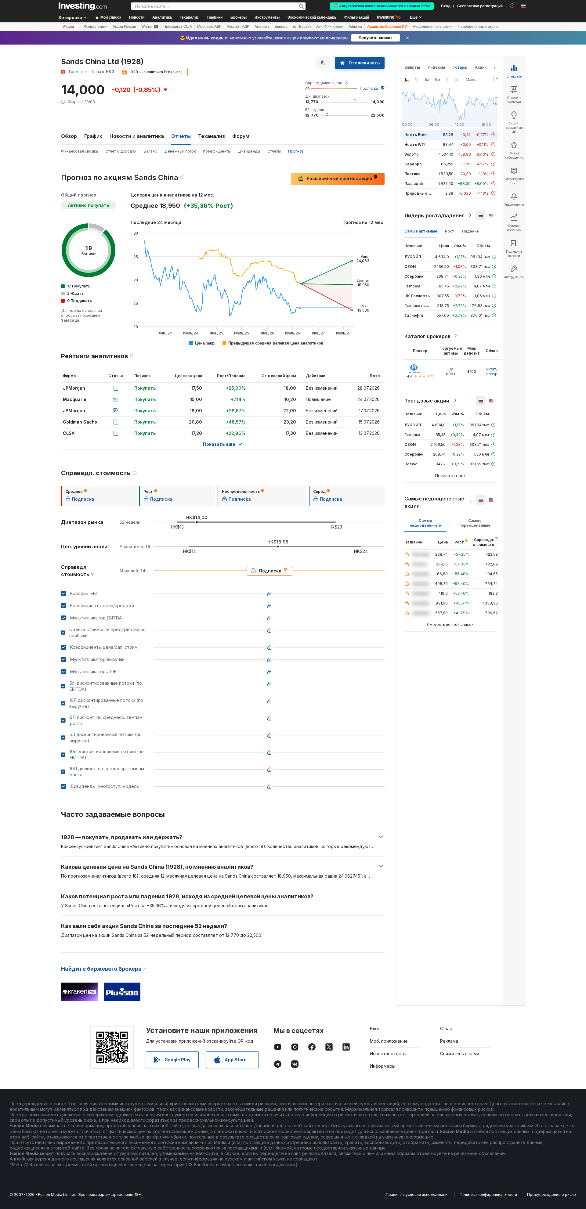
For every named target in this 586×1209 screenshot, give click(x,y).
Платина (412, 173)
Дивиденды (249, 151)
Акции (68, 26)
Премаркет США (177, 26)
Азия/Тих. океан (329, 26)
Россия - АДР (238, 26)
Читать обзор (492, 371)
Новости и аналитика (137, 136)
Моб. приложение (389, 1041)
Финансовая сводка (79, 151)
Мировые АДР (209, 26)
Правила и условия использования (418, 1194)
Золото (411, 154)
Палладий (413, 183)
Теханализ (211, 136)
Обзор (69, 136)
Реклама (449, 1041)
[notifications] (512, 6)
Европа (281, 26)
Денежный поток (180, 151)
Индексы (436, 67)
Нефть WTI (414, 144)
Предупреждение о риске (551, 1194)
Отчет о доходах (120, 151)
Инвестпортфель (388, 1053)
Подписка (369, 88)
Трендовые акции (426, 400)
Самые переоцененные (474, 522)
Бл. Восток (302, 26)
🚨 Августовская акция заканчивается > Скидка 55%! (382, 6)
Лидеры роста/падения (434, 215)
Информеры (382, 1066)
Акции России (124, 26)
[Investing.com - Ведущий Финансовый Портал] (83, 6)
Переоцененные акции (478, 26)
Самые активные (420, 231)
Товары (460, 67)
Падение (470, 231)
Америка (262, 26)
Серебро (413, 163)
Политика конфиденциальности (488, 1194)
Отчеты (274, 151)
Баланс (150, 151)
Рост (449, 231)
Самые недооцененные (425, 522)
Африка (355, 26)
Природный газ (418, 193)
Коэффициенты (217, 151)
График (93, 136)
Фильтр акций (356, 17)
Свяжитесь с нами (459, 1053)
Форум (240, 136)
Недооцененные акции (433, 26)
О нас (446, 1028)
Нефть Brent (416, 134)
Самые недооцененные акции (434, 502)
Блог (375, 1028)
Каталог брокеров (427, 336)
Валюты (412, 67)
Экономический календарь (312, 17)
